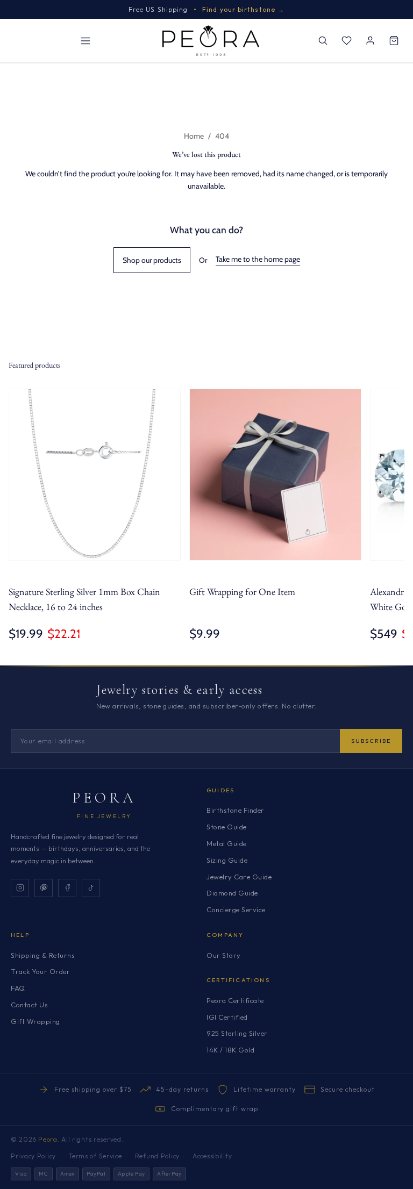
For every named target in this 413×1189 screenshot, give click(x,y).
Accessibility (212, 1156)
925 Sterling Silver (237, 1033)
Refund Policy (157, 1156)
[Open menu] (85, 41)
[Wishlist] (346, 41)
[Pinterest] (43, 888)
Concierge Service (236, 909)
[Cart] (393, 41)
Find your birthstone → (243, 9)
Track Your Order (40, 971)
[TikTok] (91, 888)
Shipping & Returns (43, 955)
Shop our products (152, 260)
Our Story (223, 955)
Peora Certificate (235, 1000)
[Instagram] (20, 888)
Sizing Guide (226, 860)
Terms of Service (95, 1156)
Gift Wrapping (35, 1021)
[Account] (370, 41)
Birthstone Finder (235, 810)
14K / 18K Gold (230, 1049)
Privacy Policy (33, 1156)
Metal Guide (226, 843)
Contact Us (29, 1004)
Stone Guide (226, 826)
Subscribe (371, 740)
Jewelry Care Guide (239, 876)
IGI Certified (227, 1017)
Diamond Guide (232, 893)
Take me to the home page (258, 259)
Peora (104, 798)
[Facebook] (67, 888)
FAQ (18, 988)
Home (194, 136)
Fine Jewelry (104, 816)
